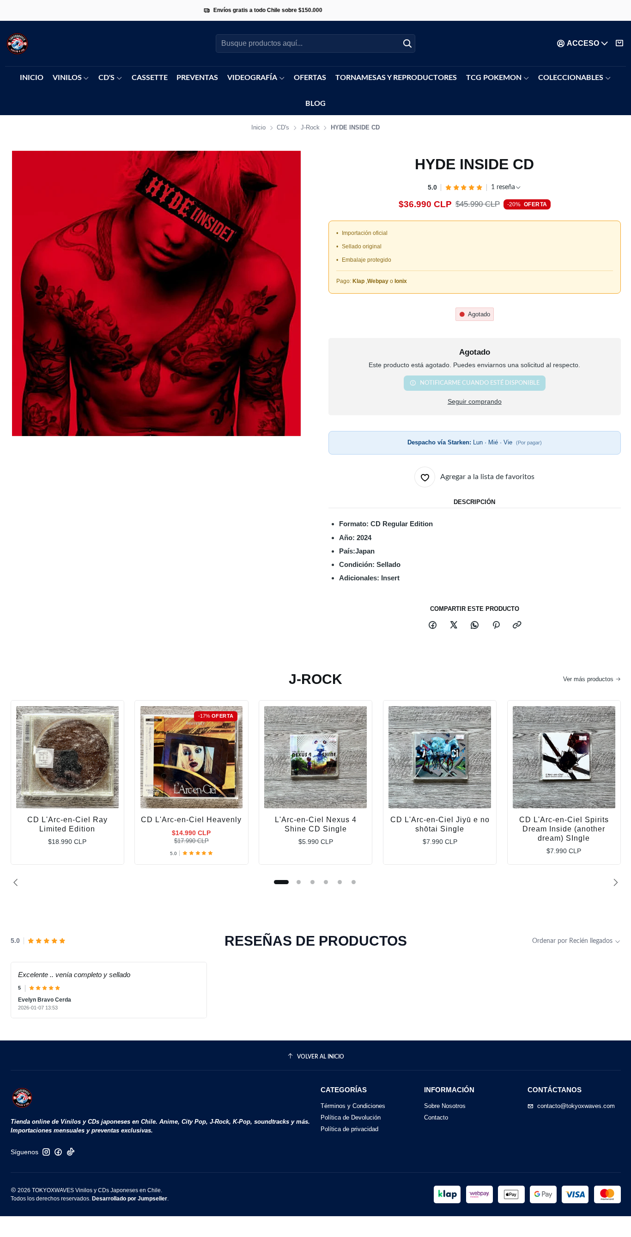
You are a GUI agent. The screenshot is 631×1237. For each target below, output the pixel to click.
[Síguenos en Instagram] (46, 1152)
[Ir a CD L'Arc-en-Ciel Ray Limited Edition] (67, 757)
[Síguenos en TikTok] (71, 1152)
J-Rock (310, 128)
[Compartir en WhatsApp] (474, 625)
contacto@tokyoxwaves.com (576, 1105)
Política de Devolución (351, 1117)
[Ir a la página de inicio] (17, 43)
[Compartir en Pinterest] (496, 625)
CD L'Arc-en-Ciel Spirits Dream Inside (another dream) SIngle (564, 829)
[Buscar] (407, 43)
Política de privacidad (349, 1129)
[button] (281, 882)
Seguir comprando (475, 402)
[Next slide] (614, 882)
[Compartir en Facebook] (432, 625)
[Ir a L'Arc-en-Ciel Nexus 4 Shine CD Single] (315, 757)
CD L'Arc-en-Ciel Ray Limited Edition (67, 824)
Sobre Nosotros (445, 1105)
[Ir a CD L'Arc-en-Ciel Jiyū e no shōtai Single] (439, 757)
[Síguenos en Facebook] (58, 1152)
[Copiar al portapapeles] (517, 625)
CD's (283, 128)
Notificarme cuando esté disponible (480, 383)
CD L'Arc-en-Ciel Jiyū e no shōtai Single (440, 824)
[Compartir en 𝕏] (453, 625)
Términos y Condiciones (353, 1105)
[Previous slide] (17, 882)
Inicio (258, 128)
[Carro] (619, 43)
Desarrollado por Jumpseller (129, 1198)
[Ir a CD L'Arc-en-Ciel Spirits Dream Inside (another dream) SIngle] (564, 757)
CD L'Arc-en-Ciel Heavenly (191, 820)
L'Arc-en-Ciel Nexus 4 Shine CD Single (316, 824)
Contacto (436, 1117)
